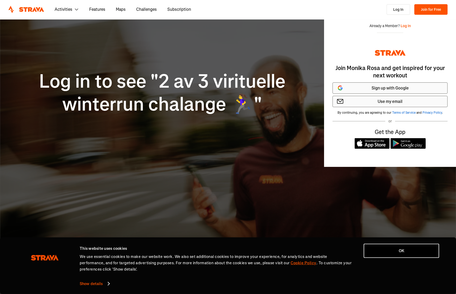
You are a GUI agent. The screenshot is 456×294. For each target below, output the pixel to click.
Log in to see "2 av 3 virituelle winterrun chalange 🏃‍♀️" (162, 93)
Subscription (179, 9)
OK (401, 250)
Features (97, 9)
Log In (398, 9)
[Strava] (26, 9)
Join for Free (431, 9)
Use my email (390, 101)
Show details (91, 283)
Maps (121, 9)
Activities (63, 9)
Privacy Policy (432, 113)
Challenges (146, 9)
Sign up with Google (390, 88)
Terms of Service (404, 113)
